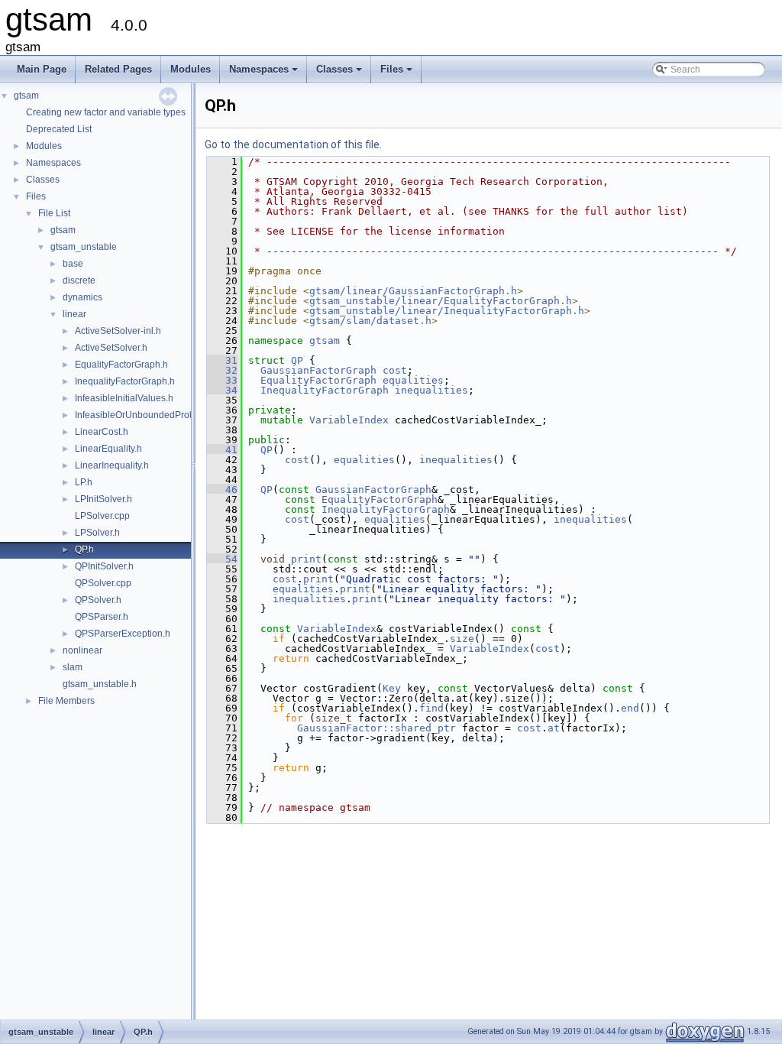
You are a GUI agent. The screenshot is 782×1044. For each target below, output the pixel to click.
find (431, 708)
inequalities (431, 390)
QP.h (84, 549)
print (306, 559)
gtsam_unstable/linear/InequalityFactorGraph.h (446, 310)
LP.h (83, 482)
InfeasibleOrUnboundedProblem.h (146, 415)
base (73, 263)
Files (397, 73)
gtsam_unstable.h (100, 684)
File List (54, 213)
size (462, 638)
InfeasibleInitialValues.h (124, 398)
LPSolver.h (97, 532)
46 (222, 489)
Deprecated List (59, 129)
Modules (190, 69)
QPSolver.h (98, 600)
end (630, 708)
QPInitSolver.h (104, 566)
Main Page (41, 69)
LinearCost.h (101, 431)
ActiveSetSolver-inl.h (118, 331)
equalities (413, 380)
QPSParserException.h (122, 633)
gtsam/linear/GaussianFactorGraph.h (413, 291)
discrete (79, 280)
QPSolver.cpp (103, 583)
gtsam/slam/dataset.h (370, 320)
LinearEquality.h (108, 448)
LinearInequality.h (112, 465)
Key (392, 688)
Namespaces (264, 73)
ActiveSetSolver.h (111, 347)
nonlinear (82, 650)
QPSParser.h (101, 616)
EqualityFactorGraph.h (121, 364)
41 (222, 450)
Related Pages (118, 69)
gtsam (26, 95)
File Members (66, 700)
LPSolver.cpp (102, 516)
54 (222, 559)
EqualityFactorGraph (318, 380)
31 (222, 360)
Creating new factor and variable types (106, 112)
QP (297, 360)
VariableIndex (349, 420)
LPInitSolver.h (103, 499)
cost (395, 370)
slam (72, 667)
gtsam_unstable (83, 247)
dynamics (82, 297)
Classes (340, 73)
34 (222, 390)
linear (74, 314)
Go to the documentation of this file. (293, 144)
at (554, 728)
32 (222, 370)
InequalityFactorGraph (324, 390)
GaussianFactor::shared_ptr (376, 728)
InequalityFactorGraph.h (125, 381)
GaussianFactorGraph (318, 370)
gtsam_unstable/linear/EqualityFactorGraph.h (440, 300)
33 (222, 380)
